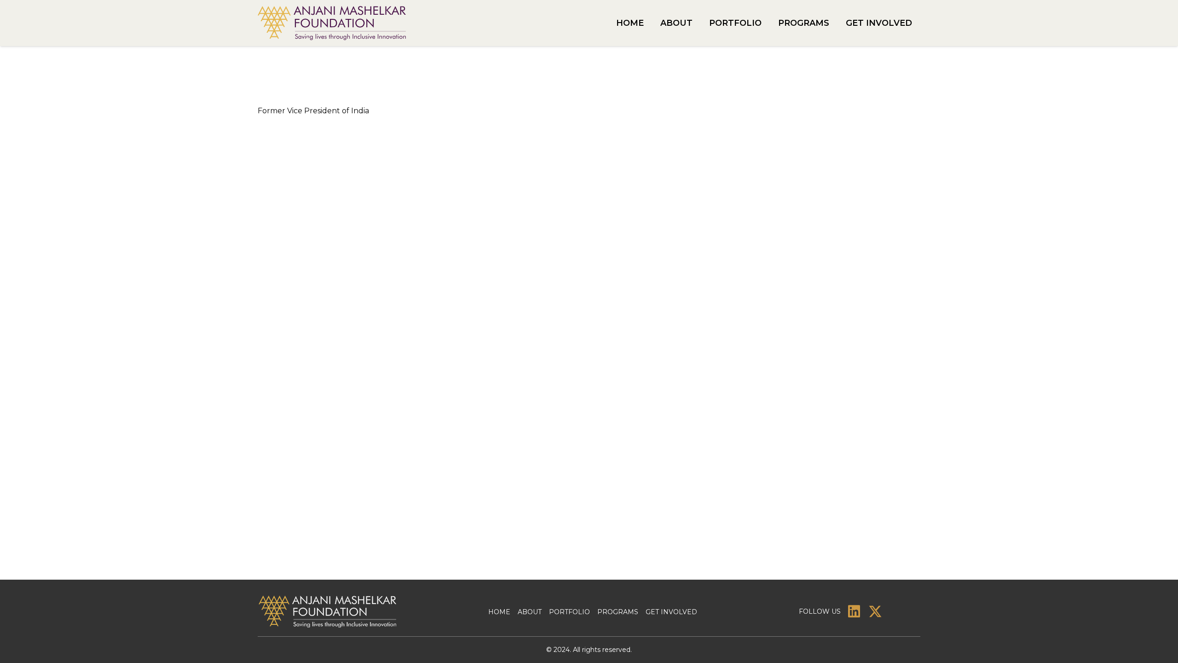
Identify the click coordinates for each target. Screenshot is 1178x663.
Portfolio (569, 612)
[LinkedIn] (854, 611)
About (530, 612)
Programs (617, 612)
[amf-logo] (332, 23)
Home (499, 612)
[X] (875, 612)
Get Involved (671, 612)
